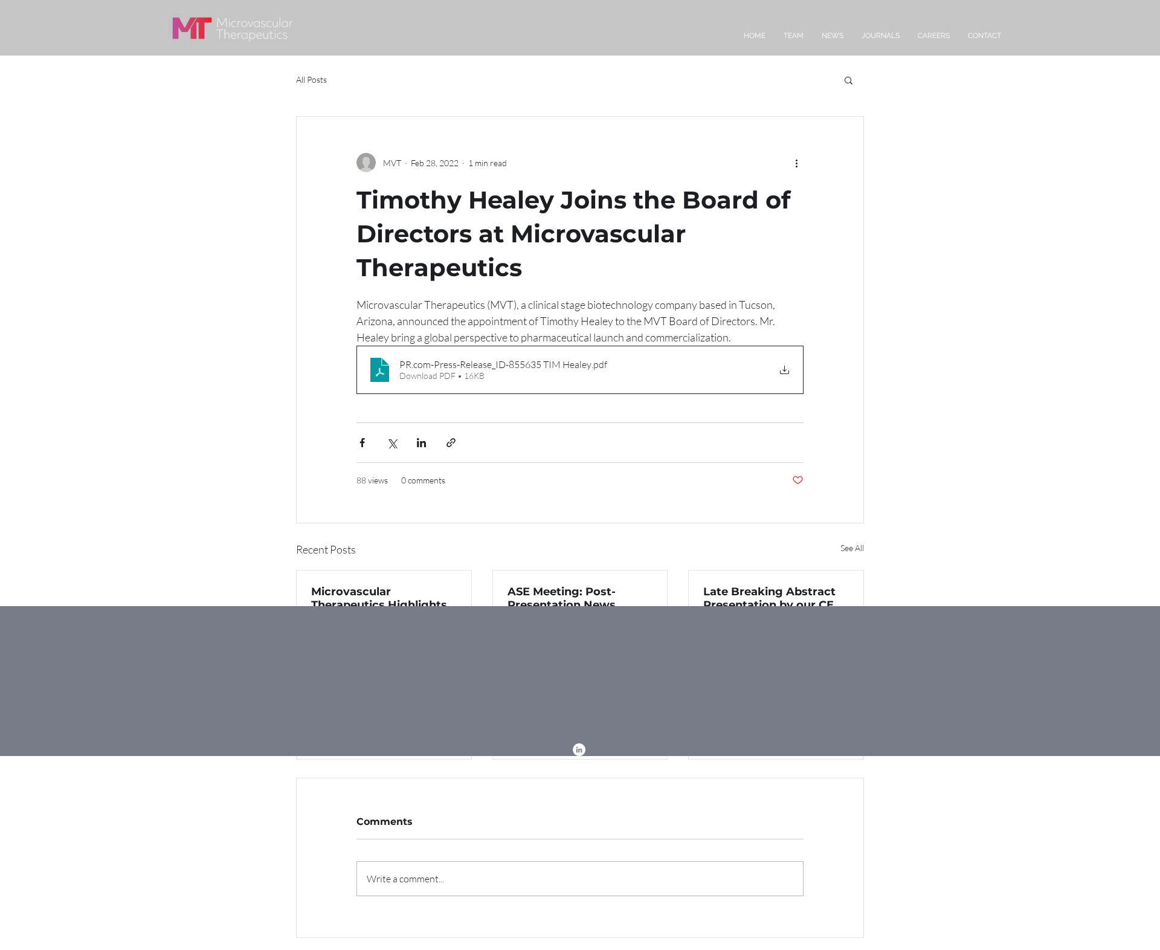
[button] (848, 80)
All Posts (311, 79)
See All (852, 548)
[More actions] (796, 162)
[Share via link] (451, 442)
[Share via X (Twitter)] (392, 442)
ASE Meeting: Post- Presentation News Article (561, 598)
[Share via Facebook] (362, 442)
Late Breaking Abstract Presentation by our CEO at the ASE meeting (773, 598)
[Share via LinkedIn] (421, 442)
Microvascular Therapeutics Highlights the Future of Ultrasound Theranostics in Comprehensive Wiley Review (381, 598)
